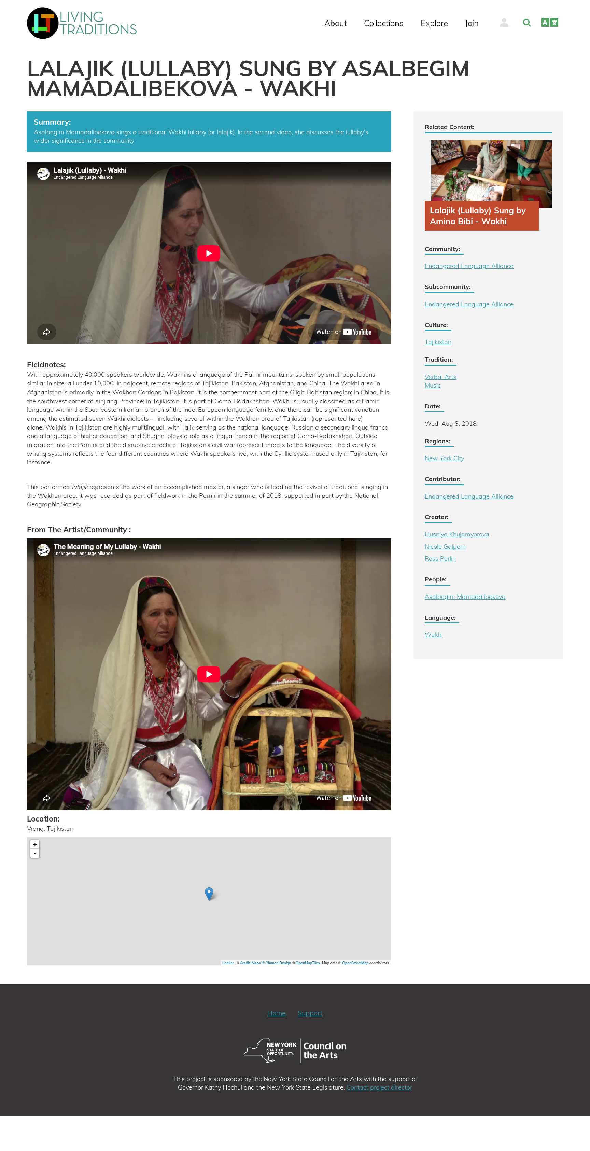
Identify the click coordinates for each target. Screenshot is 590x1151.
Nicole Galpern (445, 546)
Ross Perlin (440, 558)
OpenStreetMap (355, 962)
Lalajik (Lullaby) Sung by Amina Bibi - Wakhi (478, 215)
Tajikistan (438, 342)
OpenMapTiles (308, 962)
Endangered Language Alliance (469, 266)
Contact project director (379, 1087)
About (335, 23)
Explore (434, 23)
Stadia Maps (250, 962)
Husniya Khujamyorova (457, 534)
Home (276, 1013)
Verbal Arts (440, 377)
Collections (384, 23)
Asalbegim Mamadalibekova (465, 597)
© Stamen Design (276, 962)
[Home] (84, 23)
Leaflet (228, 962)
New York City (444, 458)
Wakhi (434, 634)
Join (472, 23)
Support (310, 1013)
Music (433, 385)
